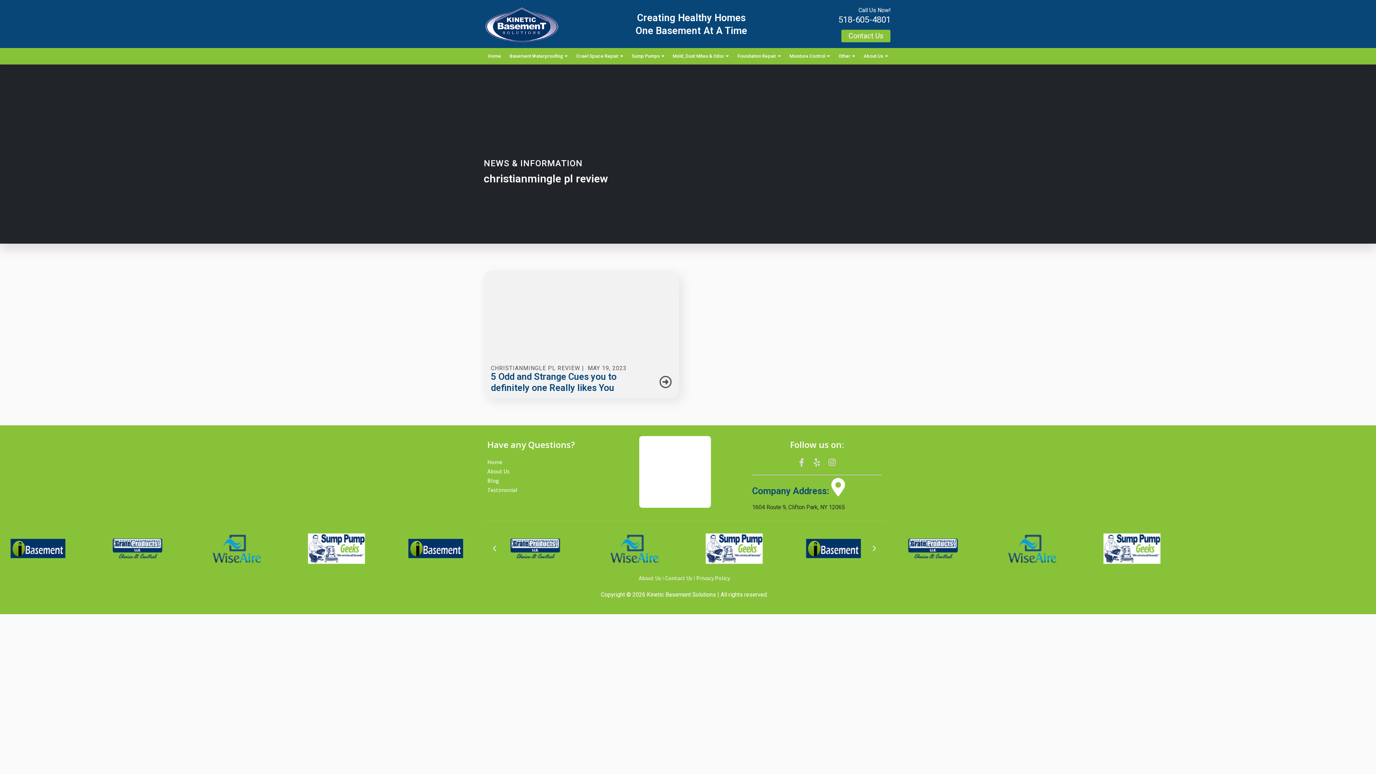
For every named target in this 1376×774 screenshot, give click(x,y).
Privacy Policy (713, 578)
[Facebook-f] (802, 462)
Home (494, 56)
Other (844, 56)
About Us (873, 56)
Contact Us (678, 578)
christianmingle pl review (535, 368)
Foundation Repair (756, 56)
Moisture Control (807, 56)
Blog (493, 480)
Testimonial (502, 489)
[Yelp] (817, 462)
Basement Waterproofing (536, 56)
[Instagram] (832, 462)
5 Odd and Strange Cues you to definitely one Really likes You (554, 382)
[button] (494, 548)
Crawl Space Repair (597, 56)
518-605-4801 (864, 20)
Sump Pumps (646, 56)
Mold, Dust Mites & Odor (698, 56)
